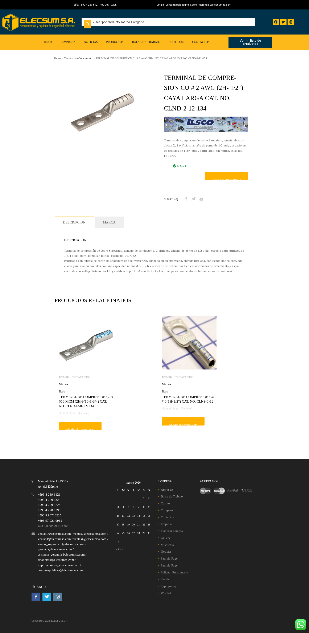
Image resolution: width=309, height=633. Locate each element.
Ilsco (62, 391)
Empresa (68, 42)
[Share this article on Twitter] (193, 199)
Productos (115, 42)
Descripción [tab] (74, 222)
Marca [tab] (109, 222)
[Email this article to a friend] (200, 199)
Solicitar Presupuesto (174, 572)
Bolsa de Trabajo (146, 42)
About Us (167, 489)
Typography (169, 586)
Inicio (48, 42)
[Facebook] (276, 22)
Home (57, 58)
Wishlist (166, 593)
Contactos (201, 42)
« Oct (119, 549)
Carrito (165, 503)
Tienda (165, 579)
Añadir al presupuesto (226, 179)
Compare (167, 510)
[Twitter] (283, 22)
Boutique (176, 42)
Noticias (91, 42)
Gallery (165, 538)
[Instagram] (291, 22)
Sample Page (169, 558)
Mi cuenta (167, 545)
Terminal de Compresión (78, 58)
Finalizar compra (172, 531)
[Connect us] (36, 596)
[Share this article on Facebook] (185, 199)
